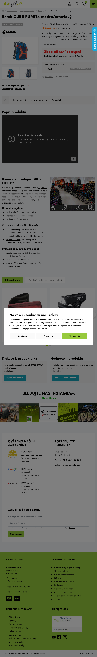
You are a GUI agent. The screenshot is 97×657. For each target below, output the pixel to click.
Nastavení (48, 335)
